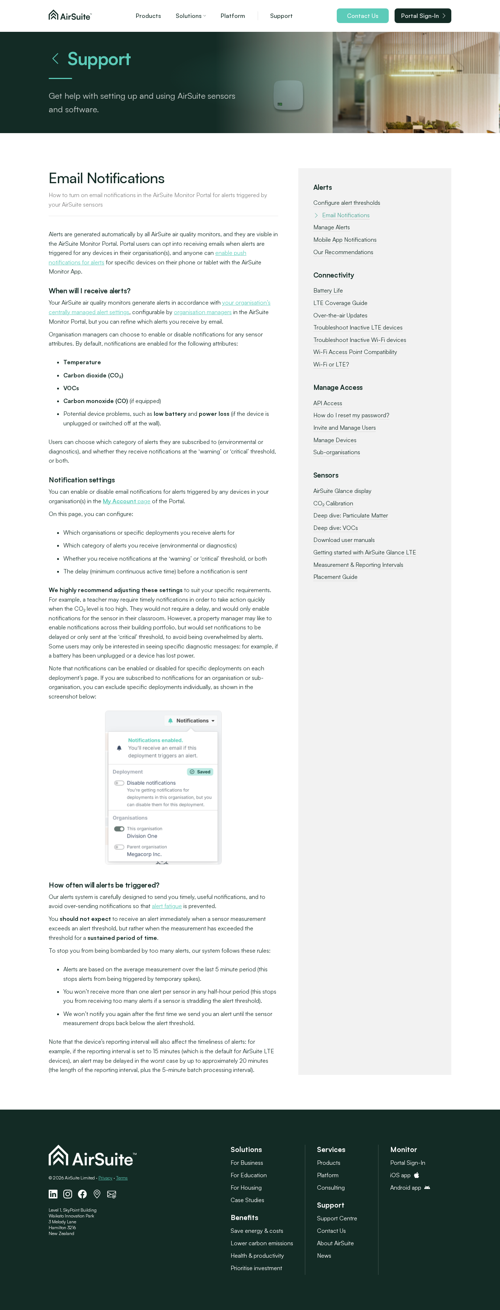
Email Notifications (346, 215)
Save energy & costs (257, 1230)
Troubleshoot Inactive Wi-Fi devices (359, 339)
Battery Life (328, 290)
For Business (247, 1162)
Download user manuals (344, 539)
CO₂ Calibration (333, 503)
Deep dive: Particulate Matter (350, 515)
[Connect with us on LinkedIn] (53, 1194)
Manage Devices (335, 440)
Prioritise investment (256, 1268)
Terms (122, 1178)
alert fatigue (167, 906)
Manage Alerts (331, 227)
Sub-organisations (336, 452)
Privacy (105, 1178)
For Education (249, 1175)
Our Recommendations (343, 252)
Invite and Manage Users (344, 427)
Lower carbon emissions (262, 1243)
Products (148, 15)
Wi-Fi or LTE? (331, 364)
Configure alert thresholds (346, 202)
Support (281, 15)
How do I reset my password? (351, 415)
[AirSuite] (70, 16)
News (324, 1255)
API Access (327, 403)
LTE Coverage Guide (340, 302)
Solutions (189, 15)
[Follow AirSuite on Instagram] (68, 1194)
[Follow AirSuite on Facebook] (82, 1194)
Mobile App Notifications (345, 239)
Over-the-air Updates (340, 315)
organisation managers (203, 312)
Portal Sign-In (420, 15)
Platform (233, 15)
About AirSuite (335, 1243)
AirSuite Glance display (342, 490)
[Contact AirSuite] (111, 1194)
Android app (405, 1187)
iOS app (400, 1175)
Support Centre (337, 1218)
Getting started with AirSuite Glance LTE (364, 552)
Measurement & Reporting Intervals (358, 564)
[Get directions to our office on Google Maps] (97, 1194)
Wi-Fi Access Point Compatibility (355, 351)
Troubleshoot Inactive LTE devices (358, 327)
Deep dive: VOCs (335, 527)
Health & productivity (257, 1255)
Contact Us (362, 15)
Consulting (331, 1187)
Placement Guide (335, 576)
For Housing (246, 1187)
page (126, 501)
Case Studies (247, 1200)
